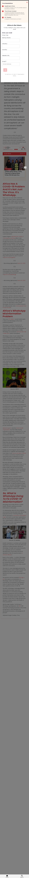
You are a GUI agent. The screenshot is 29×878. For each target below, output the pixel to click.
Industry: (4, 43)
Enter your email (7, 32)
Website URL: (6, 55)
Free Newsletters (7, 3)
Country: (4, 49)
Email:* (4, 61)
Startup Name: (6, 37)
